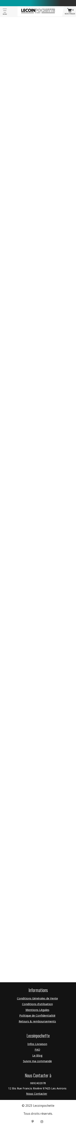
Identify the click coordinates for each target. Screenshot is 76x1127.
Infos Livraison (37, 1044)
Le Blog (37, 1055)
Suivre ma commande (37, 1061)
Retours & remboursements (37, 1021)
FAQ (37, 1049)
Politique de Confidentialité (37, 1015)
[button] (38, 133)
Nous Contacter (36, 1093)
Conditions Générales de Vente (37, 998)
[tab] (38, 133)
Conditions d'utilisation (37, 1004)
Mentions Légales (37, 1010)
